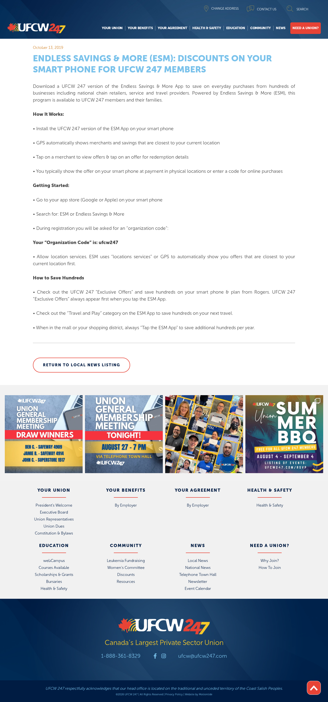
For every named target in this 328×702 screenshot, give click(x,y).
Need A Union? (305, 28)
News (280, 28)
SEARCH (302, 9)
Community (260, 28)
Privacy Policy (174, 694)
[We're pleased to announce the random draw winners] (44, 434)
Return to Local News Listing (81, 365)
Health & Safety (206, 28)
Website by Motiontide (198, 694)
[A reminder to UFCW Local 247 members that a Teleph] (124, 434)
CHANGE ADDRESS (225, 8)
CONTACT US (266, 9)
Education (235, 28)
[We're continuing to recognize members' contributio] (204, 434)
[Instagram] (163, 656)
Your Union (112, 28)
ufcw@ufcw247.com (202, 656)
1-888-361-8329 (120, 656)
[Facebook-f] (155, 656)
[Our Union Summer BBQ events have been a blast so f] (284, 434)
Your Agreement (172, 28)
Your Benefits (140, 28)
